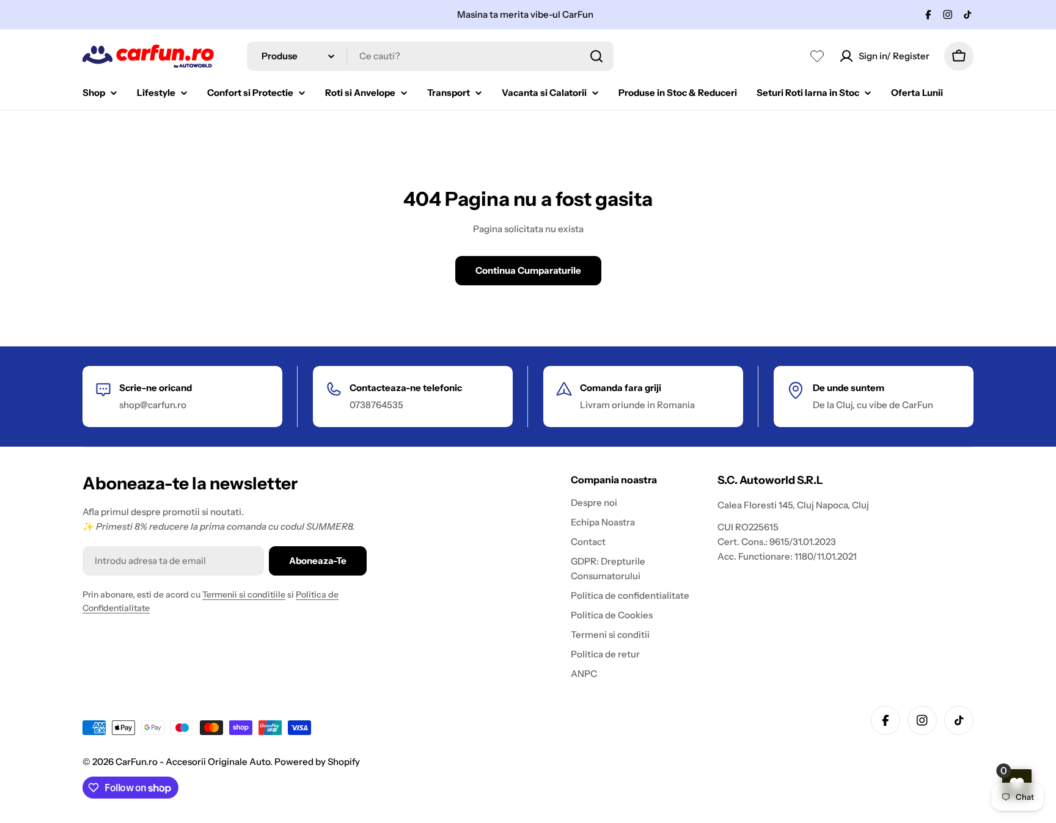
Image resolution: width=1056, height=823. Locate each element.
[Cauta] (596, 56)
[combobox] (430, 56)
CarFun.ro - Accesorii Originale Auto (193, 761)
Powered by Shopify (317, 761)
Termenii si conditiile (243, 594)
